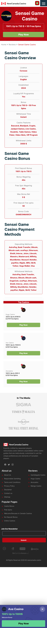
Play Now (23, 34)
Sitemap (7, 497)
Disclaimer (8, 490)
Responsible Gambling (12, 479)
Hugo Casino (10, 314)
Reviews (12, 44)
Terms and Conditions (12, 482)
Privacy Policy (9, 486)
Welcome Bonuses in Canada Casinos (18, 513)
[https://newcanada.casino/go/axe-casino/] (24, 338)
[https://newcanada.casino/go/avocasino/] (24, 367)
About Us (7, 475)
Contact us (8, 493)
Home (3, 44)
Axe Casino (10, 343)
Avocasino (9, 371)
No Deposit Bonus (10, 517)
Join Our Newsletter (9, 529)
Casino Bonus (9, 506)
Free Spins (8, 510)
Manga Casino (36, 486)
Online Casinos (9, 521)
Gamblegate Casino (38, 475)
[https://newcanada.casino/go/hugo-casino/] (24, 310)
